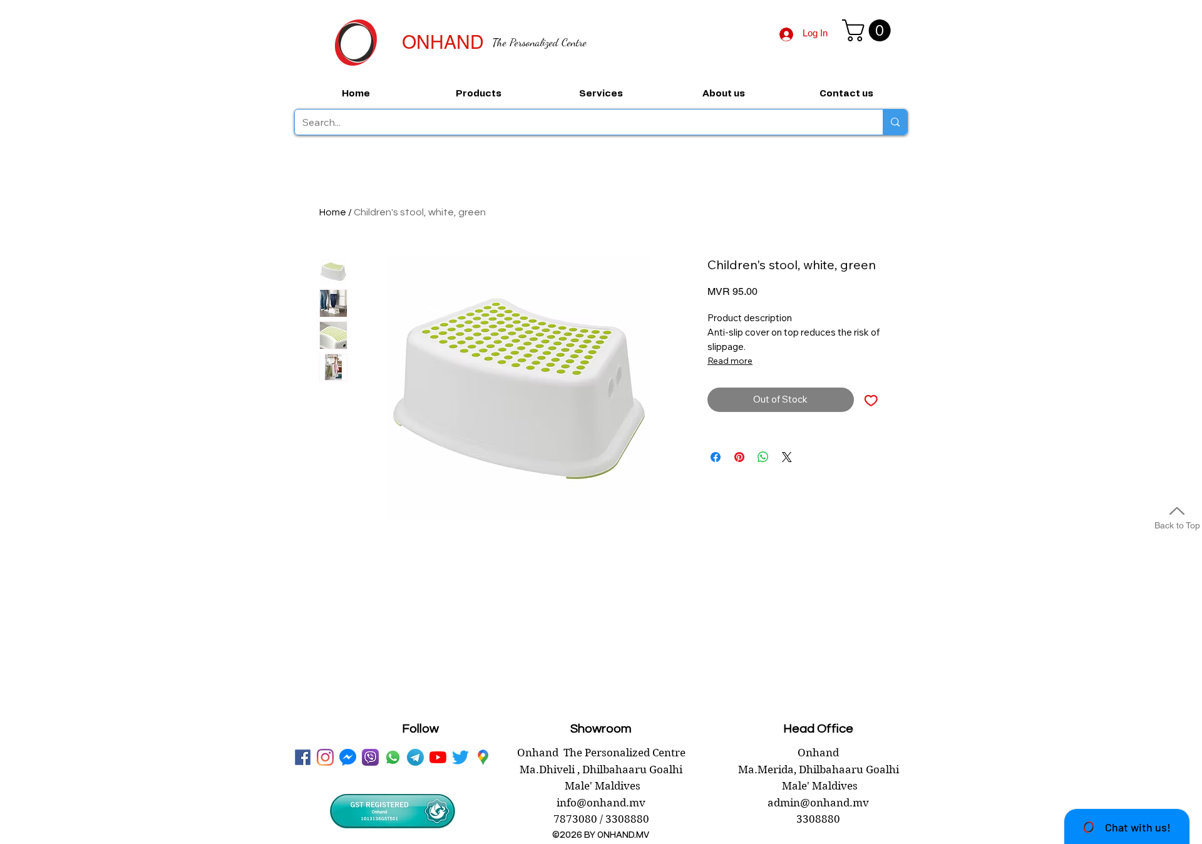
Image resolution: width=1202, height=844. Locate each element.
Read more (730, 360)
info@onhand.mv (601, 802)
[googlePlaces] (483, 757)
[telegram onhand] (415, 757)
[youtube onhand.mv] (437, 757)
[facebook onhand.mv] (302, 757)
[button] (869, 30)
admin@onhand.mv (818, 802)
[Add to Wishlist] (871, 400)
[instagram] (325, 757)
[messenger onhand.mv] (347, 757)
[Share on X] (786, 457)
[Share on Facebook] (715, 457)
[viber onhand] (370, 757)
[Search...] (895, 122)
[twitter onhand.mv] (460, 757)
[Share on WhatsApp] (763, 457)
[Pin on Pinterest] (739, 457)
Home (332, 212)
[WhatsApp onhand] (392, 757)
